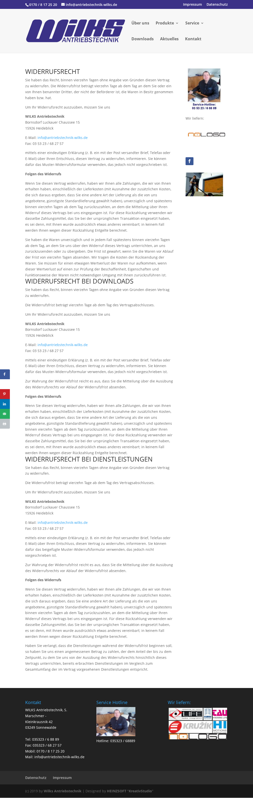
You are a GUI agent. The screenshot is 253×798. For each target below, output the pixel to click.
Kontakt (193, 39)
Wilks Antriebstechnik (63, 791)
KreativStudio (140, 791)
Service (192, 23)
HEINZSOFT (116, 791)
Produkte (165, 23)
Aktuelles (169, 39)
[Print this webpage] (5, 424)
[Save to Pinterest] (5, 394)
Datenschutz (217, 5)
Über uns (140, 23)
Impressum (192, 5)
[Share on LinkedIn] (5, 404)
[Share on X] (5, 384)
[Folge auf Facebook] (189, 161)
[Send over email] (5, 414)
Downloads (142, 39)
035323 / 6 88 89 (45, 739)
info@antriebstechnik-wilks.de (63, 137)
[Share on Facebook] (5, 374)
